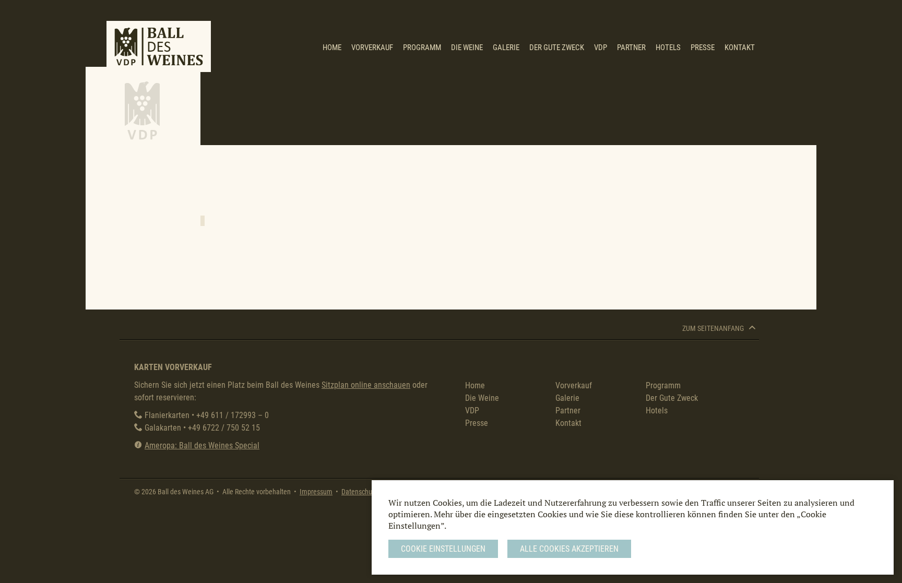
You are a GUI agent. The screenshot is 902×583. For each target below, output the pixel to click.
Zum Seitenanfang (713, 328)
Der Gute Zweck (556, 47)
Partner (631, 47)
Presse (703, 47)
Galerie (506, 47)
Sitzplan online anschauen (366, 385)
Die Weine (467, 47)
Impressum (316, 491)
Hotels (668, 47)
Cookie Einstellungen (443, 549)
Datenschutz (359, 491)
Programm (422, 47)
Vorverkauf (372, 47)
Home (332, 47)
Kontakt (740, 47)
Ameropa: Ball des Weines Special (202, 445)
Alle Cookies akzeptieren (569, 549)
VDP (600, 47)
